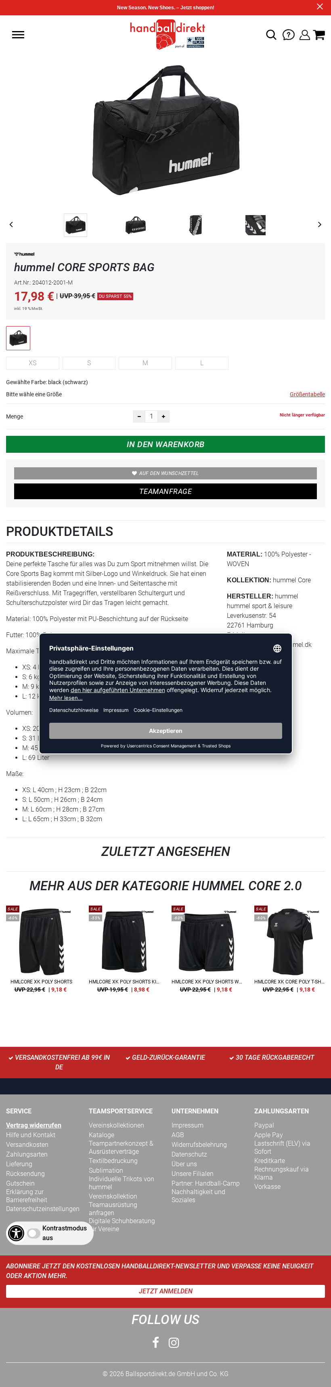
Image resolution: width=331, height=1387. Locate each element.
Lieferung (19, 1164)
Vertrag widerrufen (33, 1125)
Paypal (264, 1125)
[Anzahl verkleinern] (139, 416)
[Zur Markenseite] (24, 255)
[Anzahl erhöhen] (163, 416)
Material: (244, 554)
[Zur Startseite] (165, 34)
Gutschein (20, 1183)
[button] (18, 35)
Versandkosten (27, 1145)
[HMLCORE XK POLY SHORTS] (41, 952)
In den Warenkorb (166, 444)
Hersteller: (250, 596)
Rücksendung (25, 1174)
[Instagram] (174, 1343)
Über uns (184, 1164)
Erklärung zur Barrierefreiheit (26, 1196)
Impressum (187, 1125)
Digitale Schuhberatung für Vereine (122, 1225)
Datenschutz (189, 1154)
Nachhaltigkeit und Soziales (198, 1196)
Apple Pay (268, 1135)
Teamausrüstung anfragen (113, 1209)
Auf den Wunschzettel (169, 473)
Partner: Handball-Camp (206, 1183)
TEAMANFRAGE (165, 491)
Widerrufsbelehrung (199, 1145)
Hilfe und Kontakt (30, 1135)
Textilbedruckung (113, 1161)
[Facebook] (155, 1343)
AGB (178, 1135)
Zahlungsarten (27, 1154)
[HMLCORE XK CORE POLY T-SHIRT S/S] (289, 952)
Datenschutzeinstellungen (43, 1209)
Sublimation (106, 1170)
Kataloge (101, 1135)
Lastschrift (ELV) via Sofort (282, 1147)
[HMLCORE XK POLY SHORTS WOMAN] (207, 952)
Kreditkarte (269, 1161)
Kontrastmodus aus (64, 1233)
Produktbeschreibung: (50, 554)
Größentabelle (307, 394)
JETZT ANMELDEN (166, 1291)
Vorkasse (267, 1186)
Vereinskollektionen (116, 1125)
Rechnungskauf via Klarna (281, 1173)
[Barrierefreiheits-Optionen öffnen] (16, 1233)
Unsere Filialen (193, 1174)
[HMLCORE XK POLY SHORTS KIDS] (124, 952)
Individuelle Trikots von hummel (121, 1183)
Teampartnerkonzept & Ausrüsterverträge (121, 1147)
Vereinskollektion (113, 1196)
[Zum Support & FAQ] (289, 34)
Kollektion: (249, 580)
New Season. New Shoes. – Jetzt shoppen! (165, 7)
